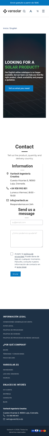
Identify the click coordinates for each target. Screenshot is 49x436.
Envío (5, 350)
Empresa (7, 394)
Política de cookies (11, 334)
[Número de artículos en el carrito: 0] (37, 11)
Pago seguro (9, 358)
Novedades (8, 370)
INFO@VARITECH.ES (14, 419)
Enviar (15, 274)
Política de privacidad (13, 330)
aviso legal (21, 267)
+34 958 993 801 (18, 188)
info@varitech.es (19, 200)
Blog (5, 402)
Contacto (7, 398)
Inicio (5, 28)
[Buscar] (24, 11)
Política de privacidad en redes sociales (21, 338)
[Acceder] (30, 11)
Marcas (6, 378)
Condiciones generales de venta (17, 322)
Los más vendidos (11, 374)
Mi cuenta (7, 390)
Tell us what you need (19, 88)
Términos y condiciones (13, 354)
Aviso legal (8, 326)
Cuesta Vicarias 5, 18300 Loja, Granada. (20, 413)
